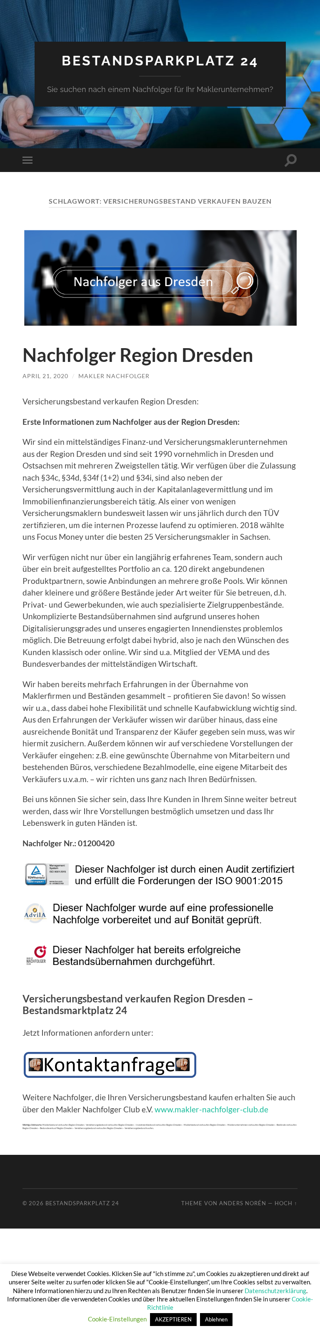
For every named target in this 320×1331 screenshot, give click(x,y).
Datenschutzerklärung (275, 1290)
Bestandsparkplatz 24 (160, 60)
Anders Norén (242, 1203)
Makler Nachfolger (114, 375)
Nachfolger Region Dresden (137, 355)
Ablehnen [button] (216, 1319)
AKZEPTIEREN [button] (173, 1319)
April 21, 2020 (45, 375)
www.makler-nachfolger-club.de (211, 1109)
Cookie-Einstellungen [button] (117, 1319)
